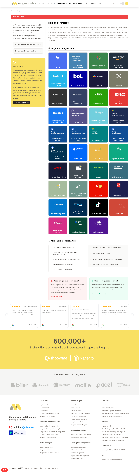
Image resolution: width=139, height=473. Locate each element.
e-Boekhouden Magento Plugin (81, 434)
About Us (105, 405)
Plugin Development (81, 3)
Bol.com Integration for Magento (112, 434)
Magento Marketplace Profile (49, 413)
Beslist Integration (77, 458)
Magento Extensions (46, 447)
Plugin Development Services (49, 453)
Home (13, 11)
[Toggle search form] (119, 3)
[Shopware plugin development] (28, 427)
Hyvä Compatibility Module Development (115, 413)
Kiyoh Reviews (75, 408)
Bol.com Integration (77, 450)
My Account (44, 405)
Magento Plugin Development (111, 411)
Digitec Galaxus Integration (80, 456)
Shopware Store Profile (47, 416)
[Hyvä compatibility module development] (17, 432)
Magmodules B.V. (16, 468)
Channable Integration (78, 447)
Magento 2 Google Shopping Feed (51, 429)
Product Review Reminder (79, 419)
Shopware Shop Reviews (48, 437)
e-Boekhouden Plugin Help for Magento (115, 437)
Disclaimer (28, 468)
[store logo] (24, 3)
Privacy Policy (38, 468)
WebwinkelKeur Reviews (78, 416)
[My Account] (122, 3)
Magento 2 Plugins (46, 3)
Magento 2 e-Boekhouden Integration (52, 432)
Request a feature (98, 294)
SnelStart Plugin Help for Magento (113, 440)
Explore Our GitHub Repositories (112, 460)
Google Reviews (76, 411)
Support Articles (107, 426)
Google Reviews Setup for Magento (113, 432)
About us (102, 3)
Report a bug (55, 297)
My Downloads (44, 408)
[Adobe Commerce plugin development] (15, 427)
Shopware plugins (64, 3)
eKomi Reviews (76, 405)
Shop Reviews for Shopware (80, 422)
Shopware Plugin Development (112, 416)
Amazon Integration (77, 453)
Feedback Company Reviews (80, 413)
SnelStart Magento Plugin (79, 437)
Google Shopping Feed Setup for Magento (115, 429)
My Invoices (44, 411)
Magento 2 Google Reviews (49, 434)
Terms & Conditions (51, 468)
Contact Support (20, 103)
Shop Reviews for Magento (79, 425)
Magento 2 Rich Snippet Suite (49, 426)
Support (94, 3)
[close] (126, 17)
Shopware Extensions (47, 450)
